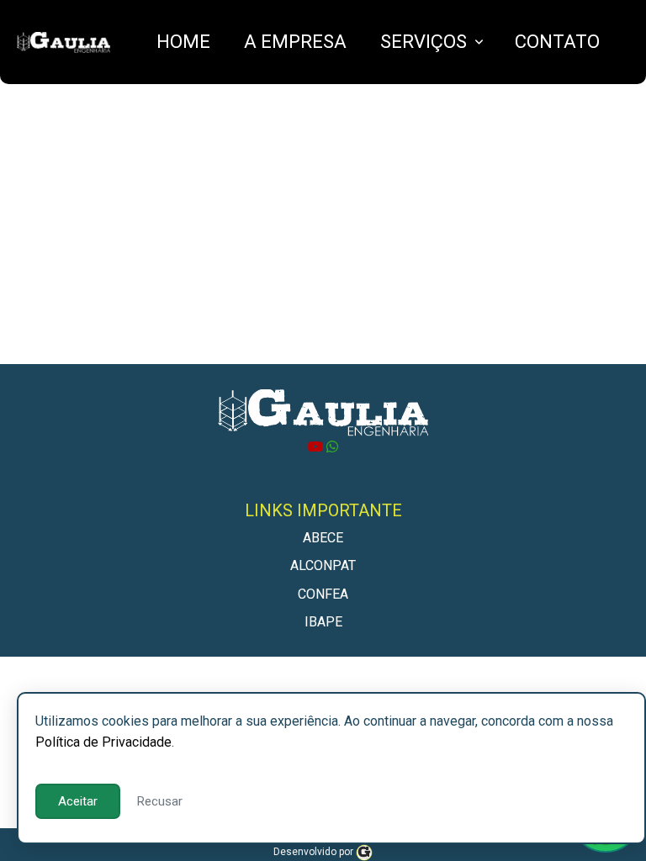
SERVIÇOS (423, 41)
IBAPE (323, 622)
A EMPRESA (295, 41)
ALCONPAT (323, 565)
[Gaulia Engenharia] (364, 852)
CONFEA (323, 594)
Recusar (160, 801)
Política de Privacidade (103, 742)
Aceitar (78, 801)
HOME (183, 41)
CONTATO (557, 41)
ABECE (323, 538)
